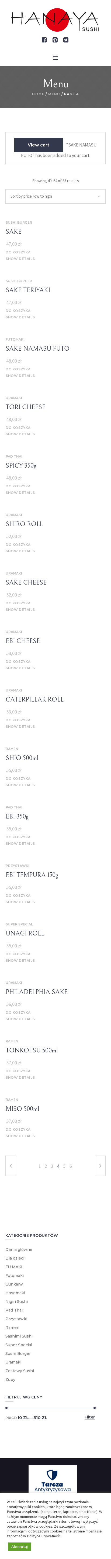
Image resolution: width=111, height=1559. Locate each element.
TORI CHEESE (26, 407)
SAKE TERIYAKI (28, 290)
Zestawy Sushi (19, 1370)
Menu (54, 94)
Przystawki (17, 866)
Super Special (19, 924)
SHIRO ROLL (24, 524)
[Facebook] (44, 40)
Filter (90, 1417)
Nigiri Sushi (16, 1301)
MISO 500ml (22, 1109)
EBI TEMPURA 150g (32, 875)
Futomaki (15, 339)
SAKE (14, 232)
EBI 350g (17, 816)
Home (38, 94)
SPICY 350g (21, 465)
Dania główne (18, 1249)
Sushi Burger (19, 222)
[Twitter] (66, 40)
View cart (38, 145)
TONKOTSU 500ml (32, 1050)
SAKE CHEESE (26, 582)
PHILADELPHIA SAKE (37, 992)
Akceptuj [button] (19, 1546)
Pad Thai (14, 456)
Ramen (12, 749)
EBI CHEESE (23, 641)
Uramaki (14, 398)
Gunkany (14, 1284)
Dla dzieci (14, 1258)
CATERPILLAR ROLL (35, 699)
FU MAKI (13, 1266)
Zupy (10, 1379)
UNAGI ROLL (25, 933)
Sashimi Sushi (19, 1336)
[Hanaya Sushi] (55, 20)
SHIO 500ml (22, 758)
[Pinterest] (55, 40)
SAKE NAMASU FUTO (38, 349)
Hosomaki (15, 1292)
